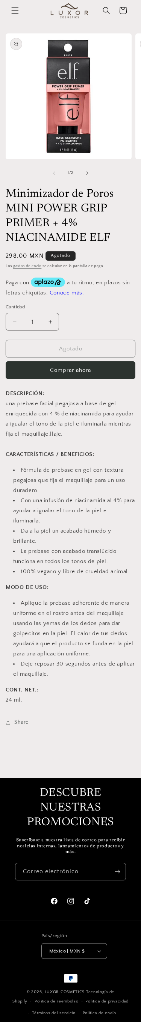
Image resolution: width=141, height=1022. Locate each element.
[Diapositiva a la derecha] (87, 173)
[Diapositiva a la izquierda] (54, 173)
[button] (15, 10)
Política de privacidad (106, 1001)
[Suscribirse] (117, 871)
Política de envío (99, 1013)
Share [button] (21, 722)
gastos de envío (27, 266)
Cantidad (15, 306)
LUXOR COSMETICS (65, 992)
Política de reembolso (57, 1001)
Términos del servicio (54, 1013)
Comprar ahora (70, 370)
